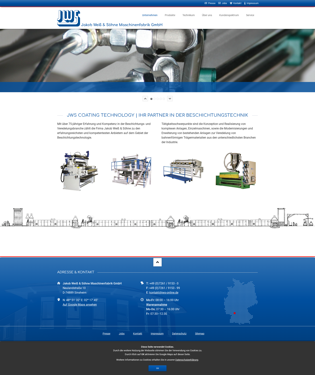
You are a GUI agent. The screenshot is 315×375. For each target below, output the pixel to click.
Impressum (157, 333)
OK (157, 368)
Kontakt (137, 333)
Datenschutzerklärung (186, 359)
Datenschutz (179, 333)
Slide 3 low (157, 99)
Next (170, 98)
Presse (106, 333)
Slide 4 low (161, 99)
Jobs (122, 333)
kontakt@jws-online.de (163, 292)
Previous (145, 98)
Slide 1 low (151, 99)
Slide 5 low (164, 99)
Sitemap (199, 333)
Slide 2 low (154, 99)
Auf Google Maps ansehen (80, 304)
